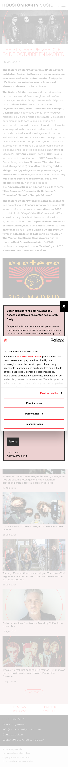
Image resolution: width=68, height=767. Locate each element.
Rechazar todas (34, 424)
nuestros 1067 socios (29, 356)
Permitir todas (34, 403)
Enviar (13, 441)
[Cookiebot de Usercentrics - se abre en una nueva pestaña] (50, 340)
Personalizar (32, 413)
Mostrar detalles (49, 393)
